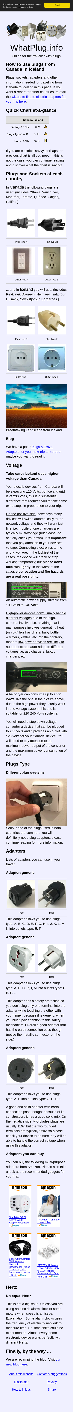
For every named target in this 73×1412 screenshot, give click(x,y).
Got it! (57, 5)
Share (52, 1389)
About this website (21, 1374)
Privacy (52, 1381)
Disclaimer (21, 1381)
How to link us (21, 1389)
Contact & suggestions (52, 1374)
